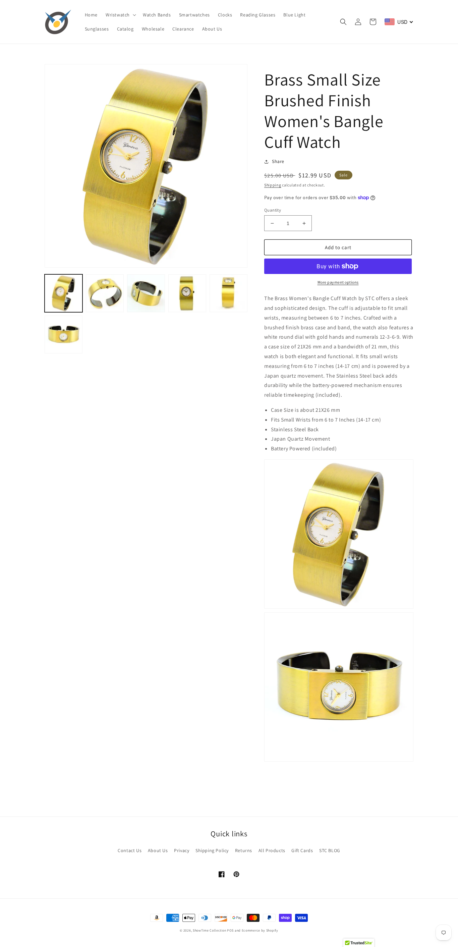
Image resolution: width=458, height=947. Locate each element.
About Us (158, 850)
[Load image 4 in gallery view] (187, 293)
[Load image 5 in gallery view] (228, 293)
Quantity (272, 210)
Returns (243, 850)
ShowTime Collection (209, 930)
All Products (272, 850)
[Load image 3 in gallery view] (146, 293)
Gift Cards (302, 850)
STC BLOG (329, 850)
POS (230, 930)
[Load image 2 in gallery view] (105, 293)
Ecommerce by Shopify (260, 930)
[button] (120, 15)
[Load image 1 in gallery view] (63, 293)
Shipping (272, 184)
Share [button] (278, 161)
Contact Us (129, 850)
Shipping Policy (212, 850)
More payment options (338, 282)
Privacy (181, 850)
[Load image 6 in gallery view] (63, 334)
